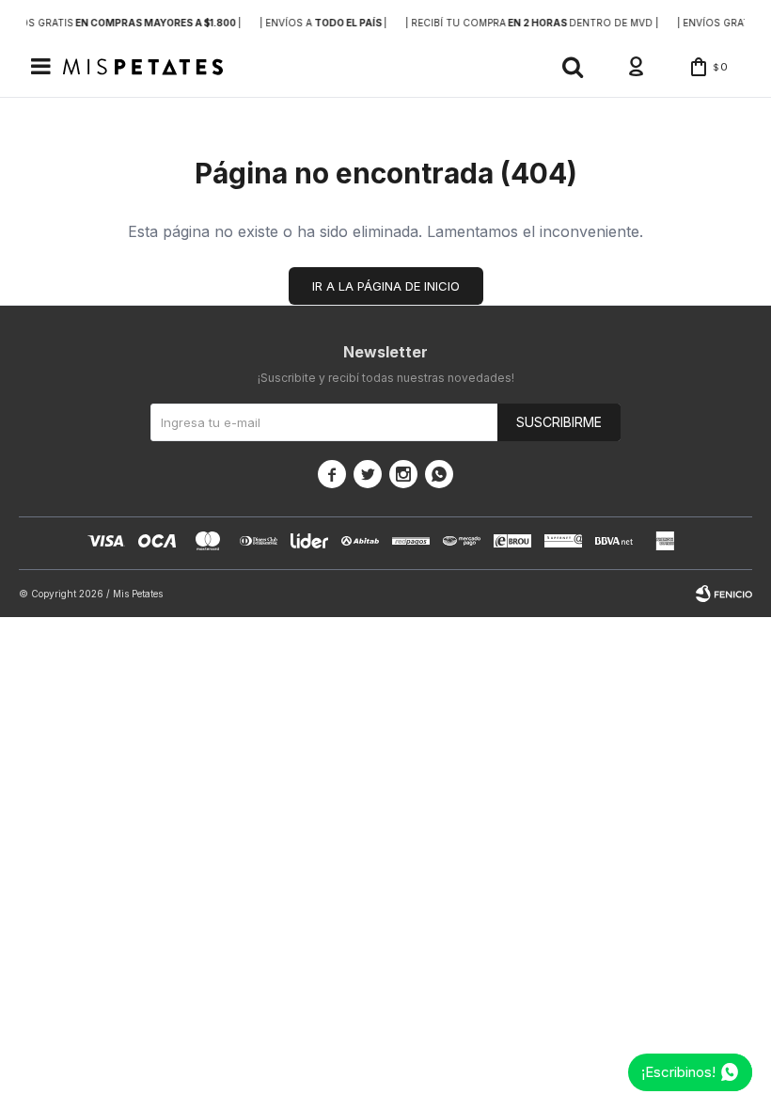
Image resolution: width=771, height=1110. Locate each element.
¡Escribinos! (678, 1072)
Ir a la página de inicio (386, 285)
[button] (572, 66)
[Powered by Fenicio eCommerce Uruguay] (724, 593)
